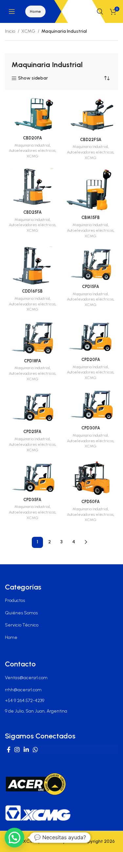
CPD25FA (32, 431)
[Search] (100, 11)
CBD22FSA (90, 139)
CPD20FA (90, 359)
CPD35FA (32, 499)
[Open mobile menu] (12, 11)
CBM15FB (90, 217)
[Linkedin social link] (26, 749)
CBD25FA (32, 212)
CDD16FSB (32, 291)
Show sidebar (33, 78)
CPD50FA (90, 501)
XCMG (28, 31)
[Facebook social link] (8, 749)
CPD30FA (90, 428)
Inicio (10, 31)
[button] (14, 837)
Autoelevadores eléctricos (32, 150)
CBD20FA (32, 138)
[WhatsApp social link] (35, 749)
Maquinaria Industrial (32, 145)
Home (35, 11)
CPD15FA (90, 286)
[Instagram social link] (17, 749)
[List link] (61, 600)
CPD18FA (32, 360)
